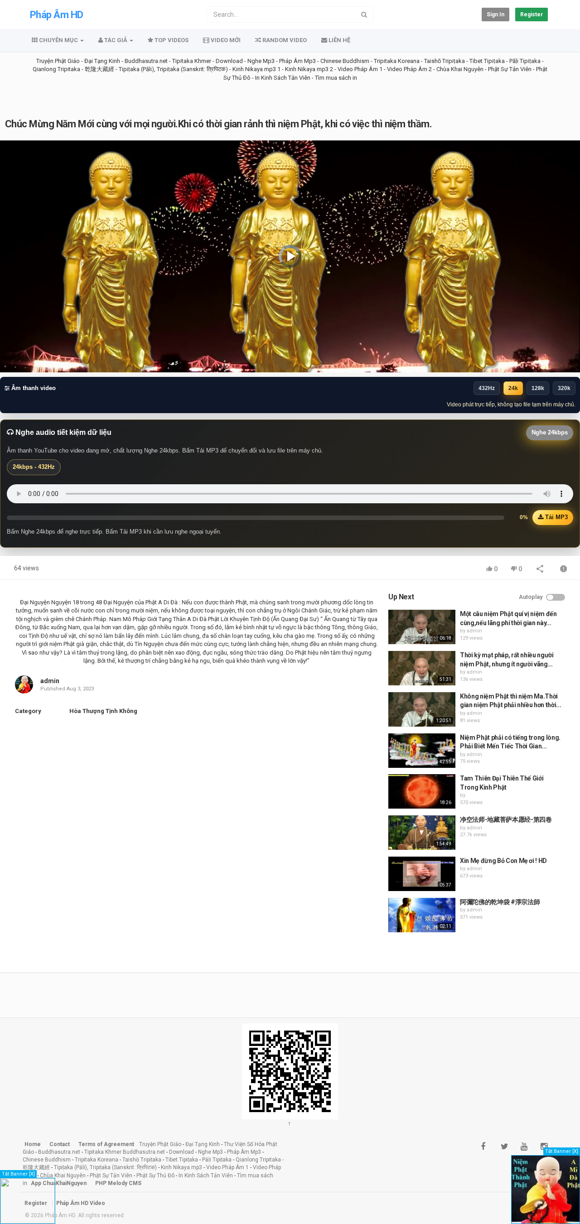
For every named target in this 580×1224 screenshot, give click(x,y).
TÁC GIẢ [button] (116, 40)
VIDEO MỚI (225, 40)
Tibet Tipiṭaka (487, 61)
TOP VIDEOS (170, 40)
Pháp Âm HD (56, 14)
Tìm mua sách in (336, 77)
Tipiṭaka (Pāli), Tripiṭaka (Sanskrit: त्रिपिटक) (173, 69)
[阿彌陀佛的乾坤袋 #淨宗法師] (421, 915)
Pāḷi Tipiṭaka (525, 61)
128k (538, 388)
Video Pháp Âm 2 (409, 69)
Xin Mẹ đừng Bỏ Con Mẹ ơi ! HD (503, 860)
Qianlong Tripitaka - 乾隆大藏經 (73, 69)
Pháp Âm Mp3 (297, 61)
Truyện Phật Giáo (58, 61)
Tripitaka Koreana (397, 61)
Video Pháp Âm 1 (360, 69)
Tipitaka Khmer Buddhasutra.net (124, 1152)
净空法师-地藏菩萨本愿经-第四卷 (505, 819)
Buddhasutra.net (146, 61)
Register (531, 14)
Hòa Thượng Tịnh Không (103, 711)
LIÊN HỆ (338, 40)
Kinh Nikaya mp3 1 (256, 69)
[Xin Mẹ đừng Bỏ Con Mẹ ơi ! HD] (421, 874)
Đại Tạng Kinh (102, 61)
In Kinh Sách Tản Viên (282, 77)
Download (229, 61)
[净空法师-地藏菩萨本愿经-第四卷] (421, 832)
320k (564, 388)
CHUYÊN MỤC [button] (58, 40)
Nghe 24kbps (550, 432)
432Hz (486, 388)
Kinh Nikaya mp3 (182, 1167)
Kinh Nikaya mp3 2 (309, 69)
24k (513, 388)
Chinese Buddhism (344, 61)
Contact (59, 1144)
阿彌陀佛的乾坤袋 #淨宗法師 (500, 902)
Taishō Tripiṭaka (445, 61)
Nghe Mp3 (261, 61)
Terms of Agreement (106, 1144)
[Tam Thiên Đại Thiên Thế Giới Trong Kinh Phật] (421, 791)
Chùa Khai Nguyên (459, 69)
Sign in (495, 14)
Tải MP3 (555, 517)
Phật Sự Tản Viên (510, 69)
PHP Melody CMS (118, 1183)
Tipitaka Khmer (191, 61)
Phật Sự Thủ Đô (155, 1175)
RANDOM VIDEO (284, 40)
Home (32, 1144)
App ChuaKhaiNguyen (59, 1183)
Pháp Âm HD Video (80, 1203)
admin (49, 680)
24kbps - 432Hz (34, 466)
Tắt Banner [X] (18, 1174)
